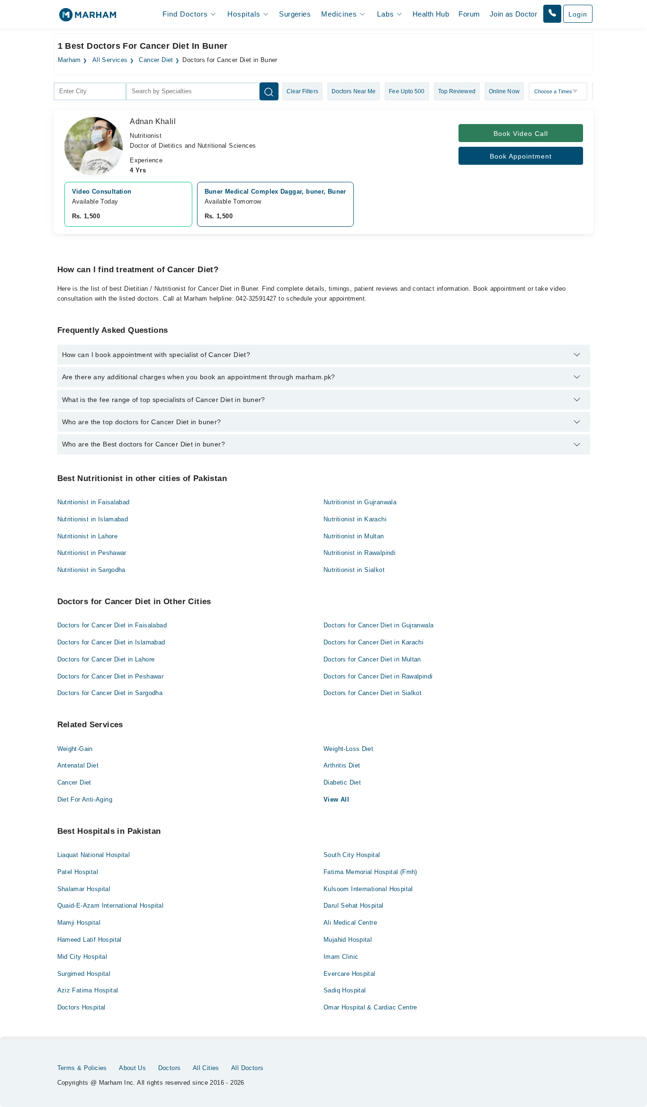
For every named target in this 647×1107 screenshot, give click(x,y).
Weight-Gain (75, 748)
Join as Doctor (513, 14)
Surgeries (295, 14)
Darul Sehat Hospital (354, 905)
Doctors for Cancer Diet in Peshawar (110, 676)
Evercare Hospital (350, 973)
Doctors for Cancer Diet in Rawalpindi (378, 676)
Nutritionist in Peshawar (91, 552)
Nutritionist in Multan (354, 536)
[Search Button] (269, 91)
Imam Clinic (341, 956)
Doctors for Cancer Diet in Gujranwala (378, 625)
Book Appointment (521, 156)
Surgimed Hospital (84, 973)
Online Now (504, 91)
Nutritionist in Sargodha (91, 569)
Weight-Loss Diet (348, 748)
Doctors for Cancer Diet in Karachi (373, 642)
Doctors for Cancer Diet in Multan (372, 659)
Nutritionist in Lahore (87, 536)
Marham (69, 60)
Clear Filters (302, 91)
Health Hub (431, 14)
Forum (469, 14)
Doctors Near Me (354, 91)
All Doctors (247, 1067)
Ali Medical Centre (350, 922)
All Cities (206, 1067)
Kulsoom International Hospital (368, 889)
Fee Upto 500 (406, 91)
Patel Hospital (77, 871)
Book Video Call (521, 133)
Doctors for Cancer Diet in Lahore (106, 659)
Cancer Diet (156, 60)
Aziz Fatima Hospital (87, 990)
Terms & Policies (82, 1067)
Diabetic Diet (342, 782)
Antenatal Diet (78, 765)
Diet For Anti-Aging (84, 799)
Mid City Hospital (82, 956)
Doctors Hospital (81, 1007)
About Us (132, 1067)
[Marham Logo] (87, 18)
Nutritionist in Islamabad (92, 519)
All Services (110, 60)
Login (577, 14)
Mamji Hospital (78, 922)
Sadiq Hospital (345, 990)
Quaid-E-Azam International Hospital (110, 905)
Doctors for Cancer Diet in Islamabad (111, 642)
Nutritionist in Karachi (355, 519)
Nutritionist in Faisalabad (93, 502)
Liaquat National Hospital (93, 854)
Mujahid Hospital (348, 939)
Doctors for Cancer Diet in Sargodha (110, 692)
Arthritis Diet (342, 765)
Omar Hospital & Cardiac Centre (370, 1007)
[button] (552, 14)
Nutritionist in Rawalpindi (359, 552)
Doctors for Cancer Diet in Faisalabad (112, 625)
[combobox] (90, 91)
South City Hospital (352, 854)
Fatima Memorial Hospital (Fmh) (370, 871)
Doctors (169, 1067)
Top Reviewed (457, 91)
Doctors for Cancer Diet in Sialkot (373, 692)
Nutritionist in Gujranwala (360, 502)
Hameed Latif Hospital (89, 939)
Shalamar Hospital (84, 889)
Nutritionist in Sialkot (354, 569)
